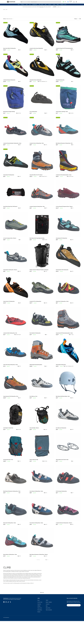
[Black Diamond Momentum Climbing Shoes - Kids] (68, 129)
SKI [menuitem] (29, 4)
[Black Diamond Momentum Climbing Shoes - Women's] (42, 540)
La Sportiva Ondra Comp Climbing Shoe (36, 48)
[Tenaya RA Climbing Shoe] (68, 66)
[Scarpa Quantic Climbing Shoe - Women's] (15, 256)
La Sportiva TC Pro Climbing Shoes (35, 301)
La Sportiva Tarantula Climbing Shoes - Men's (37, 206)
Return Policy (48, 607)
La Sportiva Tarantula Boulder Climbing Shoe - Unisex (12, 143)
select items (42, 6)
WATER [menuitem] (49, 4)
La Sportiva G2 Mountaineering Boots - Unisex (63, 174)
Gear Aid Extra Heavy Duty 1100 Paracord (10, 206)
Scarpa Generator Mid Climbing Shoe (62, 269)
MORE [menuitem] (58, 4)
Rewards (39, 611)
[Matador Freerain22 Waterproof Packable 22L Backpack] (42, 256)
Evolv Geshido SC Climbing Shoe (35, 332)
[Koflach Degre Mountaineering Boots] (42, 350)
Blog (46, 605)
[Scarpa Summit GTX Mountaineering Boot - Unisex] (68, 319)
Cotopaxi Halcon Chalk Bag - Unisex (62, 111)
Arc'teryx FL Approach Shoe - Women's (9, 238)
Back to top (42, 592)
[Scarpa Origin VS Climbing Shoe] (15, 161)
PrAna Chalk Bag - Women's (34, 427)
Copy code (60, 6)
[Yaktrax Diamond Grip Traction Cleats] (68, 445)
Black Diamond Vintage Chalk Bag (9, 111)
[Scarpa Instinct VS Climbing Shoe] (15, 287)
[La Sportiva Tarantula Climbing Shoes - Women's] (68, 509)
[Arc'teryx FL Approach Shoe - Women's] (15, 224)
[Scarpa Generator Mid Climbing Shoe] (68, 256)
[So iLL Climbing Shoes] (42, 97)
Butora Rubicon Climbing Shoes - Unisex (10, 554)
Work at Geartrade (49, 609)
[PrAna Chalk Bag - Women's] (42, 414)
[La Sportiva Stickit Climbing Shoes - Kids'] (15, 319)
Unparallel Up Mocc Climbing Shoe (35, 79)
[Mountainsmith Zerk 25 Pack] (15, 445)
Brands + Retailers (49, 602)
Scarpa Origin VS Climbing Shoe (8, 174)
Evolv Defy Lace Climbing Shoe (61, 427)
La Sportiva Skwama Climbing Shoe (9, 79)
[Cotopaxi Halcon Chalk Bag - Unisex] (68, 97)
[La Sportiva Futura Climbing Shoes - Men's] (42, 129)
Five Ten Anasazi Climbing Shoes (61, 491)
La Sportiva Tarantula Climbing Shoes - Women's (64, 522)
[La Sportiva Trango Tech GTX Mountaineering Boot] (68, 34)
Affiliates (39, 605)
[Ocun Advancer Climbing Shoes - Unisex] (42, 477)
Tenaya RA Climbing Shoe (60, 79)
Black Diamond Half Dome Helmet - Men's (63, 396)
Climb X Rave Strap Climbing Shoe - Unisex (10, 364)
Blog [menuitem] (65, 4)
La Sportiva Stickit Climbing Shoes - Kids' (10, 332)
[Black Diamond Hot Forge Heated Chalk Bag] (42, 224)
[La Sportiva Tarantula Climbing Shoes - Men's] (42, 192)
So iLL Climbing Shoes (33, 111)
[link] (37, 559)
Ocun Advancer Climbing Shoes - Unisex (36, 491)
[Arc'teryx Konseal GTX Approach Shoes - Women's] (68, 192)
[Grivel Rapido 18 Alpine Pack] (15, 414)
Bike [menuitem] (45, 4)
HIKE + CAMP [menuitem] (41, 4)
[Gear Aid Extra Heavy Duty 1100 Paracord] (15, 192)
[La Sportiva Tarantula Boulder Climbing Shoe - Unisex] (15, 129)
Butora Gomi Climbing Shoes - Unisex (9, 522)
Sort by (4, 18)
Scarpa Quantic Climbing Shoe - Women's (10, 269)
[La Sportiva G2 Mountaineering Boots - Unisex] (68, 161)
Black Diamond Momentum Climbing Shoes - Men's (11, 491)
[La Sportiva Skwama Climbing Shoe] (15, 66)
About (39, 600)
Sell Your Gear (40, 602)
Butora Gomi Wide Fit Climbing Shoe (9, 48)
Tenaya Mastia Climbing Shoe (61, 364)
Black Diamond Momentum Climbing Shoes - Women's (39, 554)
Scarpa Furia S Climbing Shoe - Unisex (62, 301)
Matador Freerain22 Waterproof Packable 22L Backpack (39, 269)
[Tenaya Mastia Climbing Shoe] (68, 350)
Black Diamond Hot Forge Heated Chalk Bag (37, 238)
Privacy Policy (40, 609)
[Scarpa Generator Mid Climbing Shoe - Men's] (15, 382)
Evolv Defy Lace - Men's (33, 396)
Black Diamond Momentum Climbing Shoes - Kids (64, 143)
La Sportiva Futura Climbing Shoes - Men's (37, 143)
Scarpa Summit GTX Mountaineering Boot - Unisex (64, 332)
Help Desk (39, 604)
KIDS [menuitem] (26, 4)
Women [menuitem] (22, 4)
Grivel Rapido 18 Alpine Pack (8, 427)
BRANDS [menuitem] (62, 4)
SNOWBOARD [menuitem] (34, 4)
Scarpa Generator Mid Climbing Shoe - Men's (10, 396)
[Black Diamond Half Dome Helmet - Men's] (68, 382)
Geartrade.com (7, 617)
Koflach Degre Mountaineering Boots (36, 364)
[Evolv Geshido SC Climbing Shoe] (42, 319)
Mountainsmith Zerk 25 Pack (8, 459)
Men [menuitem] (18, 4)
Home (4, 9)
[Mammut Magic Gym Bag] (42, 445)
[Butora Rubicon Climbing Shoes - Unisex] (15, 540)
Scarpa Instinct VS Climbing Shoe (8, 301)
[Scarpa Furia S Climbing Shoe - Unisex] (68, 287)
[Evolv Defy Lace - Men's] (42, 382)
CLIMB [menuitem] (54, 4)
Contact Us (47, 604)
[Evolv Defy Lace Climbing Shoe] (68, 414)
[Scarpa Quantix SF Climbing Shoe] (68, 224)
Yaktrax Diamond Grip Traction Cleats (62, 459)
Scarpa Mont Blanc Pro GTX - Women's (36, 174)
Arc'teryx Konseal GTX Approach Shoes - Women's (64, 206)
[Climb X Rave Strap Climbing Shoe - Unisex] (15, 350)
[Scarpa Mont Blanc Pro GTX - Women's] (42, 161)
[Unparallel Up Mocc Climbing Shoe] (42, 66)
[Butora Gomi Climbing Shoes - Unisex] (15, 509)
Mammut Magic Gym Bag (34, 459)
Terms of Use (40, 607)
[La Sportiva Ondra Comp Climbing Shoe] (42, 34)
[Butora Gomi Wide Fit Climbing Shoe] (15, 34)
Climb (6, 9)
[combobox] (40, 2)
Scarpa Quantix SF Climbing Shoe (61, 238)
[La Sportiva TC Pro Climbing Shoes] (42, 287)
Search (47, 600)
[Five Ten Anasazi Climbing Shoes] (68, 477)
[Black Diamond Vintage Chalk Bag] (15, 97)
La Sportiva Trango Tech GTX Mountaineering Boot (64, 48)
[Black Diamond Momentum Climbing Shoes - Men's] (15, 477)
